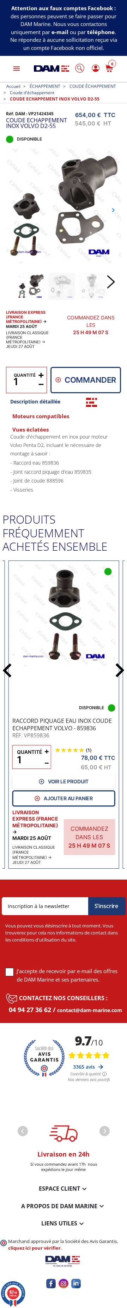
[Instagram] (63, 1283)
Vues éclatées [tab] (30, 429)
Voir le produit (68, 781)
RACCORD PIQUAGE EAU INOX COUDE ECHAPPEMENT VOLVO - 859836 (62, 724)
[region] (63, 462)
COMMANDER (90, 379)
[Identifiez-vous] (94, 68)
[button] (80, 68)
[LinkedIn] (76, 1283)
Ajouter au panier (68, 798)
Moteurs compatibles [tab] (40, 416)
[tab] (91, 402)
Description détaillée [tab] (35, 401)
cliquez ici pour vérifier (34, 1248)
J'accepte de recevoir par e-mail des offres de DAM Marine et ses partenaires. (67, 975)
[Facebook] (51, 1283)
